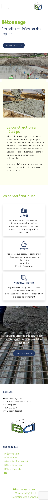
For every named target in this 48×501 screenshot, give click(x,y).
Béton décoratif (13, 469)
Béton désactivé (13, 465)
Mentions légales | (25, 493)
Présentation (11, 453)
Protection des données (24, 496)
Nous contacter (14, 45)
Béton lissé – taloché (16, 461)
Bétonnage (10, 457)
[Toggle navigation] (5, 6)
